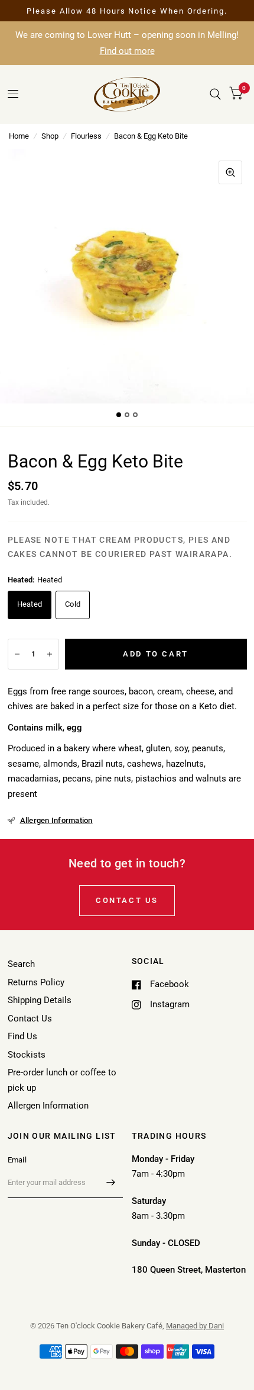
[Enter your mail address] (111, 1182)
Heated (30, 604)
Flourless (86, 136)
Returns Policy (36, 982)
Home (19, 136)
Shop (49, 136)
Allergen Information (48, 1105)
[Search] (215, 94)
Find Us (22, 1036)
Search (21, 964)
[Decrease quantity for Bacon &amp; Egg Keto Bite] (17, 654)
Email (17, 1159)
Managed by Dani (195, 1325)
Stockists (26, 1054)
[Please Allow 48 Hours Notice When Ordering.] (127, 11)
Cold (72, 604)
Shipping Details (39, 1000)
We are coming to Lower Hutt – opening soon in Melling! (127, 43)
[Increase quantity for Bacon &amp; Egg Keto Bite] (49, 654)
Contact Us (30, 1018)
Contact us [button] (127, 900)
